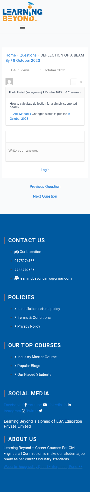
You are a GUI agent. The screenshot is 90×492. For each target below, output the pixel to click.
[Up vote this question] (73, 82)
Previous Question (45, 187)
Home (11, 55)
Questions (28, 55)
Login (45, 170)
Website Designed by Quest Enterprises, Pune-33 (43, 467)
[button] (22, 28)
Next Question (45, 196)
